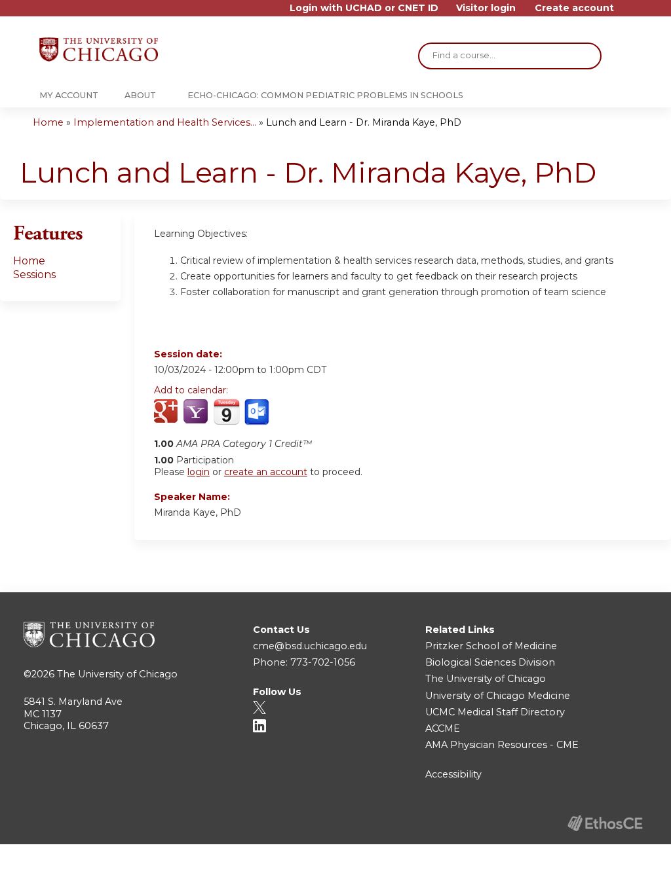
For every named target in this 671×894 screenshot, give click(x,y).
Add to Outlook (257, 412)
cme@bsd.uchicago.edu (310, 646)
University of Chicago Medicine (497, 696)
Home (48, 122)
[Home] (98, 49)
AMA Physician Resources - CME (502, 745)
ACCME (442, 728)
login (198, 472)
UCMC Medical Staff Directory (495, 712)
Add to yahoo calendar (196, 412)
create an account (265, 472)
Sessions (34, 274)
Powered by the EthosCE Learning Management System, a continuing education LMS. (604, 823)
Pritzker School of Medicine (491, 646)
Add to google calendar (167, 412)
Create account (574, 8)
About (140, 95)
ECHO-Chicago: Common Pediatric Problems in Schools (325, 95)
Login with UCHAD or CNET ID (364, 8)
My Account (68, 95)
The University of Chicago (117, 674)
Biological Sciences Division (490, 662)
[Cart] (628, 12)
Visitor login (486, 8)
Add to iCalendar (226, 412)
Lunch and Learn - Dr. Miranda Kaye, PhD (363, 122)
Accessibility (453, 774)
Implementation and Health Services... (164, 122)
